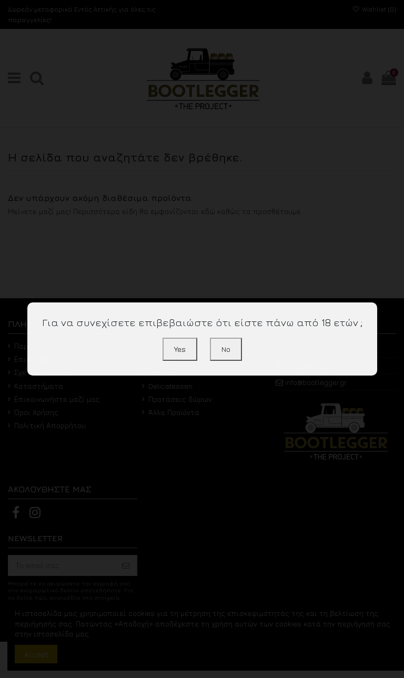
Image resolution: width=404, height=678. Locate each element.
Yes (180, 349)
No (225, 349)
